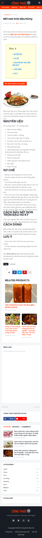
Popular (7, 427)
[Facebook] (14, 272)
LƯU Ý (16, 73)
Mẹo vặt (23, 7)
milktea (21, 488)
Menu (11, 48)
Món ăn (14, 7)
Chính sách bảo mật (22, 532)
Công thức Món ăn (27, 528)
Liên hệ (34, 532)
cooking (15, 15)
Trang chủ (7, 15)
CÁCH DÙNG (18, 69)
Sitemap (21, 535)
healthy (21, 481)
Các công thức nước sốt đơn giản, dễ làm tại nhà (20, 306)
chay (21, 472)
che (21, 475)
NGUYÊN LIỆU (18, 54)
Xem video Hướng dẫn (16, 84)
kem (21, 484)
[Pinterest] (24, 272)
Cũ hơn (36, 407)
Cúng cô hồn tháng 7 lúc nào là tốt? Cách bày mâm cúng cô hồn (12, 330)
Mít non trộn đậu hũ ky (20, 34)
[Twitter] (19, 272)
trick (21, 491)
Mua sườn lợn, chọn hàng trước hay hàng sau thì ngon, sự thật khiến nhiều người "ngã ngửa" (26, 433)
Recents (16, 427)
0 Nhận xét (22, 23)
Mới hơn (6, 407)
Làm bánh (5, 7)
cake (21, 469)
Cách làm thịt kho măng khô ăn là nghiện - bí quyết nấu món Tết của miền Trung (29, 331)
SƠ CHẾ (16, 58)
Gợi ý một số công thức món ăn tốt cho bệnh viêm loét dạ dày (26, 443)
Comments (26, 427)
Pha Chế (31, 7)
